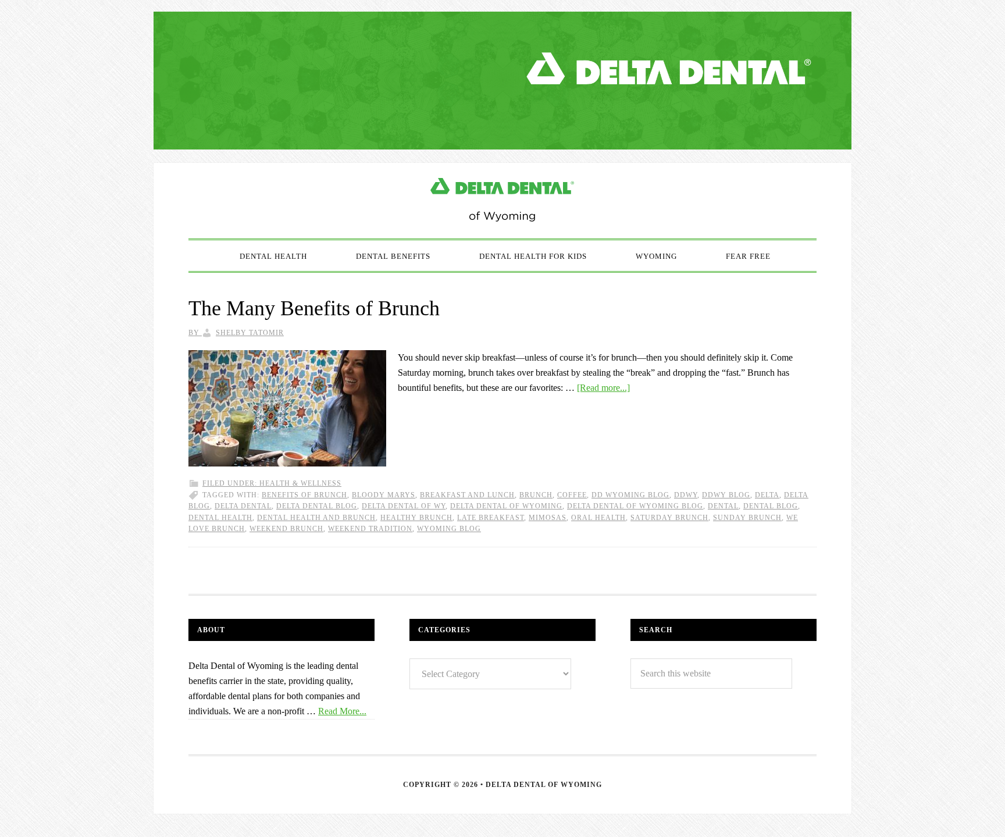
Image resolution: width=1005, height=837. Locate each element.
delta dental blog (316, 506)
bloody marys (383, 495)
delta (767, 495)
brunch (536, 495)
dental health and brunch (316, 518)
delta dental (243, 506)
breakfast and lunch (467, 495)
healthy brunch (416, 518)
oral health (598, 518)
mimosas (547, 518)
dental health (220, 518)
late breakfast (490, 518)
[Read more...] (603, 388)
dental (723, 506)
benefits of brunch (304, 495)
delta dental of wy (404, 506)
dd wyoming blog (630, 495)
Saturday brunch (669, 518)
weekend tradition (370, 529)
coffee (572, 495)
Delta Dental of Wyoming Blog (502, 200)
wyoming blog (449, 529)
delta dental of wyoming (506, 506)
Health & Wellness (300, 483)
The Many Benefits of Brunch (314, 308)
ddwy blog (726, 495)
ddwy (685, 495)
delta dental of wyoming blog (635, 506)
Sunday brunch (747, 518)
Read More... (342, 711)
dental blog (770, 506)
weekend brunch (286, 529)
